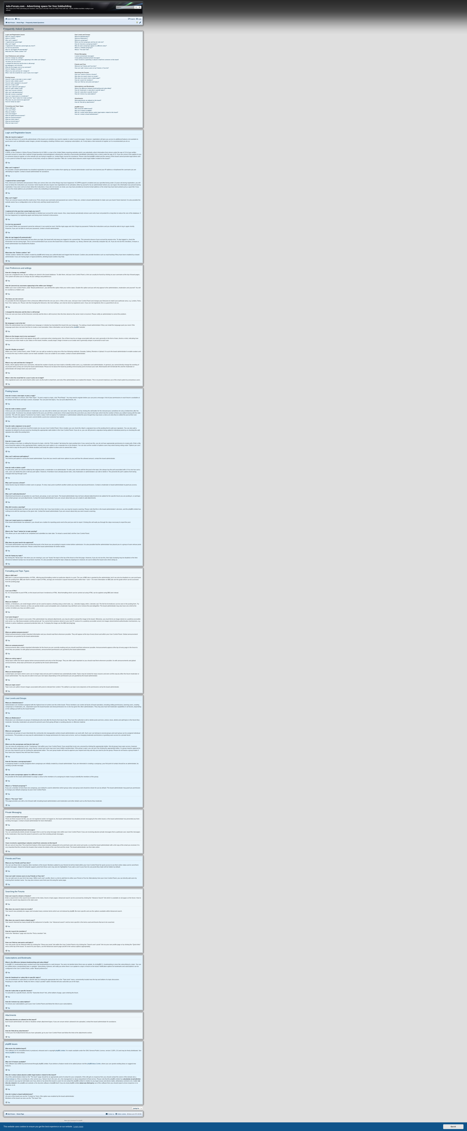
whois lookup (9, 1079)
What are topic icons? (11, 123)
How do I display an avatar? (13, 69)
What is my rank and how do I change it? (17, 71)
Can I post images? (11, 113)
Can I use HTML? (10, 110)
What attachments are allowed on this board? (88, 100)
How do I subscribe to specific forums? (86, 92)
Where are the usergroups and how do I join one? (89, 42)
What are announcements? (13, 117)
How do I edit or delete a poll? (14, 88)
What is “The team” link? (82, 49)
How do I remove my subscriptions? (85, 94)
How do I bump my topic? (12, 101)
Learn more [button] (78, 1127)
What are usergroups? (81, 40)
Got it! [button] (453, 1127)
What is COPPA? (10, 38)
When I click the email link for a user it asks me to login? (21, 72)
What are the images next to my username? (18, 67)
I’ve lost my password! (12, 47)
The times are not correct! (13, 61)
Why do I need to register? (13, 36)
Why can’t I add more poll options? (15, 86)
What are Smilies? (10, 112)
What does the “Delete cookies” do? (16, 51)
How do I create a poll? (12, 85)
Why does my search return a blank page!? (87, 78)
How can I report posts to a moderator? (17, 96)
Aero (65, 1120)
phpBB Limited (60, 1050)
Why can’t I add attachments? (14, 92)
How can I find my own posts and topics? (87, 82)
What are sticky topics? (12, 119)
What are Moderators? (81, 38)
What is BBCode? (10, 108)
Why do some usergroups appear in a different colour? (91, 46)
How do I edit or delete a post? (14, 81)
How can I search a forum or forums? (86, 74)
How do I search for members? (84, 80)
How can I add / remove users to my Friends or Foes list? (92, 68)
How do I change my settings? (14, 58)
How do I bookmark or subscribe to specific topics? (90, 90)
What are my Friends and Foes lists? (85, 66)
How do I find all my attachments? (84, 102)
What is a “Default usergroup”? (84, 47)
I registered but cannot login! (13, 42)
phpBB (76, 327)
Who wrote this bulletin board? (83, 108)
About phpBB (9, 1053)
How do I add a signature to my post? (16, 83)
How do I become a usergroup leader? (86, 44)
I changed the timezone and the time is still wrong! (20, 63)
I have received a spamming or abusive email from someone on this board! (97, 59)
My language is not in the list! (13, 65)
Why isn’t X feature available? (83, 110)
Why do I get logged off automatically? (16, 49)
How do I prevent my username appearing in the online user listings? (25, 59)
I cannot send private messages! (84, 56)
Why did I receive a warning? (13, 94)
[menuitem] (17, 18)
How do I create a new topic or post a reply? (18, 79)
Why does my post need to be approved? (17, 100)
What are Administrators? (82, 36)
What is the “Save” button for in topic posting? (18, 98)
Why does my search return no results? (86, 76)
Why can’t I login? (10, 44)
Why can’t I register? (11, 40)
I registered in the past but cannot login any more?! (20, 46)
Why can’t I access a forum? (13, 90)
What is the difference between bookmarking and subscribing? (93, 88)
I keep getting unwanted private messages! (87, 58)
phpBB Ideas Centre (94, 1064)
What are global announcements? (15, 115)
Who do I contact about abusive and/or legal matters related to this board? (96, 112)
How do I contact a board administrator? (86, 114)
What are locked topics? (12, 121)
